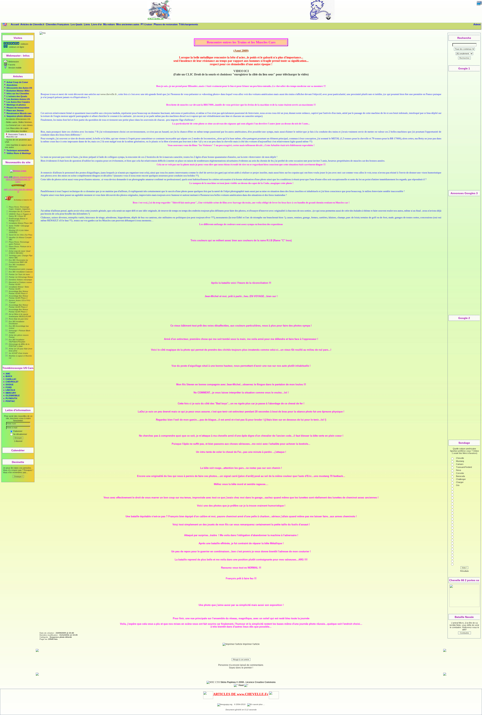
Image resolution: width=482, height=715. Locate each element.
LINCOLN (10, 390)
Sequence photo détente (18, 116)
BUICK (8, 376)
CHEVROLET (11, 382)
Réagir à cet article (241, 659)
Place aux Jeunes (15, 110)
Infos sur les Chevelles (18, 93)
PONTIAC (10, 401)
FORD (8, 387)
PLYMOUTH (11, 398)
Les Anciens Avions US (18, 99)
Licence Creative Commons (261, 682)
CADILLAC (10, 379)
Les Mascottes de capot (17, 128)
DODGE (9, 384)
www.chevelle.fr (108, 94)
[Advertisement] (241, 11)
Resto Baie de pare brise (18, 319)
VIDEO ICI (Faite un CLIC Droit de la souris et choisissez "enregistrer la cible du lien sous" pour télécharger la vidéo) (241, 72)
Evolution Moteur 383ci (18, 91)
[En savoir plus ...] (256, 704)
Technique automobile (18, 150)
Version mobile (14, 68)
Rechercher (464, 58)
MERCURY (10, 393)
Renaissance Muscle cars (19, 113)
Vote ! (464, 568)
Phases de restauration (18, 108)
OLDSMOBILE (12, 395)
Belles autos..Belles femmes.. (19, 122)
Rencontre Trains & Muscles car (16, 135)
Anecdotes (12, 85)
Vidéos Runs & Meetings (19, 153)
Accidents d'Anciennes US (18, 119)
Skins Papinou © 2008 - (233, 682)
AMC (7, 373)
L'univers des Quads (17, 96)
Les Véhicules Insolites (16, 131)
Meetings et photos (16, 105)
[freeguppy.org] (225, 704)
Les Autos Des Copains (18, 102)
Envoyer (18, 438)
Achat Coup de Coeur (17, 82)
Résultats (464, 571)
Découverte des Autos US (19, 88)
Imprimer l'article (251, 644)
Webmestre (13, 62)
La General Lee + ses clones (19, 125)
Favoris (11, 65)
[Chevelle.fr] (159, 19)
